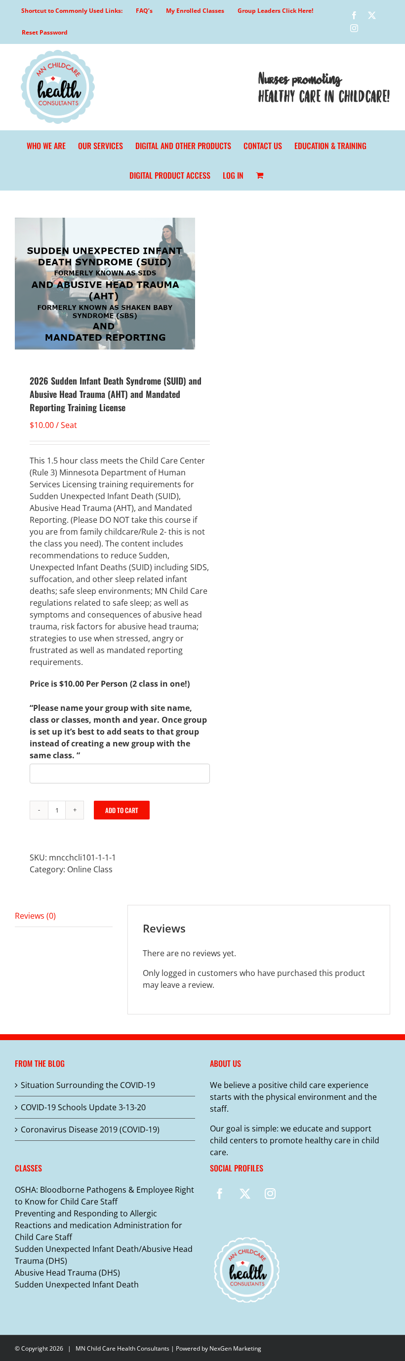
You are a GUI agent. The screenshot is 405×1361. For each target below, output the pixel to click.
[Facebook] (220, 1194)
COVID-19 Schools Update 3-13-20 (83, 1107)
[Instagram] (270, 1194)
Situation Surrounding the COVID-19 (88, 1085)
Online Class (90, 869)
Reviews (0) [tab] (35, 915)
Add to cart (121, 810)
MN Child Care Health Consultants (122, 1348)
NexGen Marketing (235, 1348)
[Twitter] (245, 1194)
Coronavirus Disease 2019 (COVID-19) (90, 1129)
